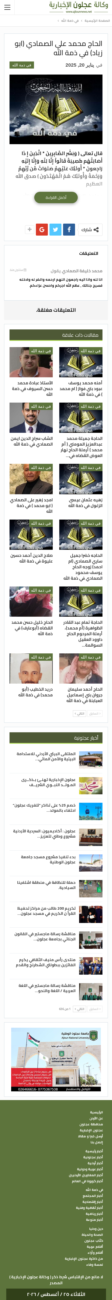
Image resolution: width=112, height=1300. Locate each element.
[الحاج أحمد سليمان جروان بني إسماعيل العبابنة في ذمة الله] (80, 668)
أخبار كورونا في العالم (87, 1181)
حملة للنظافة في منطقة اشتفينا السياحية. (46, 885)
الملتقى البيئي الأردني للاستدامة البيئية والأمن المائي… (46, 756)
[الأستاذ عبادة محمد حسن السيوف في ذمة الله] (31, 362)
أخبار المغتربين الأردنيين (86, 1175)
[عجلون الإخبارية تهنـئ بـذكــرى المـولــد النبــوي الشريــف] (90, 786)
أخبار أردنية (95, 1163)
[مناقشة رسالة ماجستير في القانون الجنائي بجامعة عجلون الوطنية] (90, 940)
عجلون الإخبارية (91, 1130)
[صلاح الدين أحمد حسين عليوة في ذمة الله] (31, 535)
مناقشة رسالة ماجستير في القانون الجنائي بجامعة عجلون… (45, 936)
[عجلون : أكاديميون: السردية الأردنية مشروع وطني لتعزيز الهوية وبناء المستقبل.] (90, 837)
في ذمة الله (21, 65)
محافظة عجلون (91, 1124)
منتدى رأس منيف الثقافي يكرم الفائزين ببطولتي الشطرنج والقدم (46, 962)
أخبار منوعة (94, 1219)
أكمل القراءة (56, 197)
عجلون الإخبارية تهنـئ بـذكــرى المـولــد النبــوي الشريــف (48, 782)
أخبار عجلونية (93, 1157)
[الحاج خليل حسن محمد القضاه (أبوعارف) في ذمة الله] (31, 601)
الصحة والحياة (92, 1234)
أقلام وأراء (95, 1252)
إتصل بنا (97, 1142)
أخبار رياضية (94, 1213)
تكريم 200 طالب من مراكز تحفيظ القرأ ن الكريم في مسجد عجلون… (46, 911)
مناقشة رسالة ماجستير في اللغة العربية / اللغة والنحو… (47, 988)
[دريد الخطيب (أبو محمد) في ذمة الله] (31, 668)
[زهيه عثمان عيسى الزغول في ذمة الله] (80, 479)
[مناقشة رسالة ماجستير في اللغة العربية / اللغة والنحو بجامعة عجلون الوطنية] (90, 992)
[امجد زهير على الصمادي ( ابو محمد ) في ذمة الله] (31, 479)
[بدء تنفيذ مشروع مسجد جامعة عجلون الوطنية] (90, 863)
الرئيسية (96, 1112)
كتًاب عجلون (93, 1240)
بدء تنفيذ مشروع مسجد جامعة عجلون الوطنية (48, 859)
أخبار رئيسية (94, 1151)
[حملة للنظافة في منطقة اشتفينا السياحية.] (90, 888)
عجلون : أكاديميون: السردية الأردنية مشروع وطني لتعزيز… (44, 833)
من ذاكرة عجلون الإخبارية (84, 1258)
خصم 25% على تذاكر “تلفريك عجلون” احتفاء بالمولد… (44, 808)
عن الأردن (96, 1118)
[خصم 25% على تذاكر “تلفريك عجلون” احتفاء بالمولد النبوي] (90, 811)
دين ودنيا (96, 1228)
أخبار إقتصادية (92, 1202)
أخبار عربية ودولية (90, 1169)
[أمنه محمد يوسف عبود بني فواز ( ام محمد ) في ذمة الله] (80, 362)
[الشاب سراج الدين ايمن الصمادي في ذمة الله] (31, 418)
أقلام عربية (95, 1246)
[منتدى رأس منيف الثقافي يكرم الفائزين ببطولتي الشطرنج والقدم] (90, 966)
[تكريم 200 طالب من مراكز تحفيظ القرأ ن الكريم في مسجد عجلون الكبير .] (90, 914)
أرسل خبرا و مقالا (90, 1136)
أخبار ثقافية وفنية (89, 1208)
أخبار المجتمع (93, 1196)
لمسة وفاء (94, 1264)
